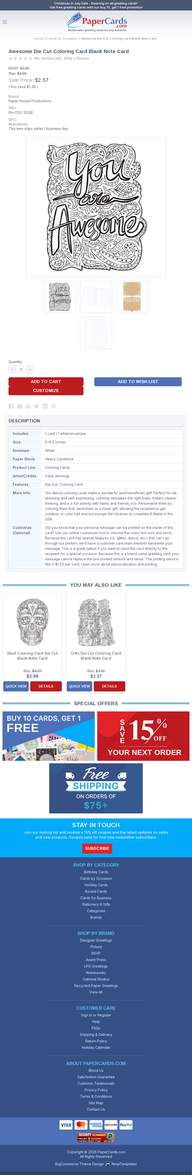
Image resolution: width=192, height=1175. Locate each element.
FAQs (96, 1028)
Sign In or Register (96, 1015)
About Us (96, 1070)
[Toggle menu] (5, 22)
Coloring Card (71, 484)
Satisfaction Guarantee (96, 1077)
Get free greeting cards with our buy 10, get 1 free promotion (96, 7)
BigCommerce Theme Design (79, 1164)
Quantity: (15, 362)
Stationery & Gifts (96, 904)
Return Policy (96, 1041)
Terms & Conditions (96, 1096)
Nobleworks (96, 973)
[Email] (19, 406)
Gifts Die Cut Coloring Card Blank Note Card (96, 656)
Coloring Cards (57, 467)
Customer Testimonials (96, 1083)
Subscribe (97, 848)
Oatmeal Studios (96, 979)
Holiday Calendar (96, 1047)
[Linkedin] (45, 406)
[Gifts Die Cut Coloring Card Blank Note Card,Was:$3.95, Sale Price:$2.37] (95, 622)
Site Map (96, 1103)
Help (96, 1021)
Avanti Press (96, 960)
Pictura (96, 947)
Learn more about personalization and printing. (119, 564)
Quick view (16, 686)
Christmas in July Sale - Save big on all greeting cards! (96, 3)
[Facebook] (11, 406)
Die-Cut (51, 484)
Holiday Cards (96, 885)
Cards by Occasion (96, 878)
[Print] (28, 406)
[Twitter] (36, 406)
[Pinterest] (53, 406)
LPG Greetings (96, 966)
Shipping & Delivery (96, 1034)
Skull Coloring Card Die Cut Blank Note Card (32, 656)
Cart (187, 22)
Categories (96, 911)
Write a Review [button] (76, 58)
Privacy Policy (96, 1090)
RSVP (96, 953)
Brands (96, 917)
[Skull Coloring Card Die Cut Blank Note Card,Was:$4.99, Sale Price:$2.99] (32, 622)
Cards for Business (96, 898)
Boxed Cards (96, 891)
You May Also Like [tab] (96, 585)
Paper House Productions (29, 101)
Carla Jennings (57, 476)
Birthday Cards (96, 872)
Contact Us (96, 1109)
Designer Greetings (96, 940)
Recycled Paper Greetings (96, 985)
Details (45, 686)
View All (96, 992)
